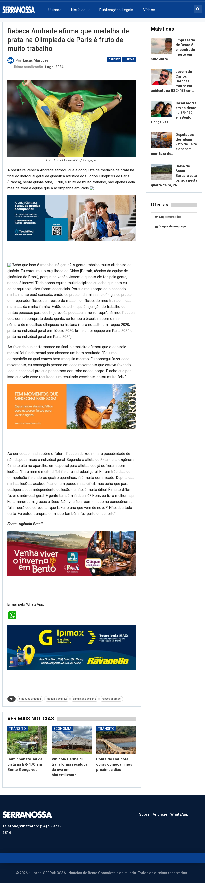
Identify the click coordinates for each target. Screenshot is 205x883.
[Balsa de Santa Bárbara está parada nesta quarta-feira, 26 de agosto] (161, 172)
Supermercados (170, 217)
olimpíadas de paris (84, 698)
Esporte (114, 59)
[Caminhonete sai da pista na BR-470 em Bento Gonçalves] (27, 740)
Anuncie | (161, 814)
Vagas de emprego (173, 226)
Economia (63, 729)
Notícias (78, 10)
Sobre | (146, 814)
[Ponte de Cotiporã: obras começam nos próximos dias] (116, 740)
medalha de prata (57, 698)
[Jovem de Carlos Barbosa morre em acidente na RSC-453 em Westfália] (161, 77)
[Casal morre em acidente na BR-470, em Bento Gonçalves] (161, 109)
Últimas (55, 10)
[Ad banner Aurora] (72, 406)
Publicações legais (116, 10)
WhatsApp (179, 814)
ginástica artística (30, 698)
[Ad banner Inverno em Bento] (72, 553)
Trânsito (17, 729)
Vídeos (149, 10)
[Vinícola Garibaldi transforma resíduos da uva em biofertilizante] (72, 740)
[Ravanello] (72, 647)
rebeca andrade (111, 698)
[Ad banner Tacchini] (72, 217)
